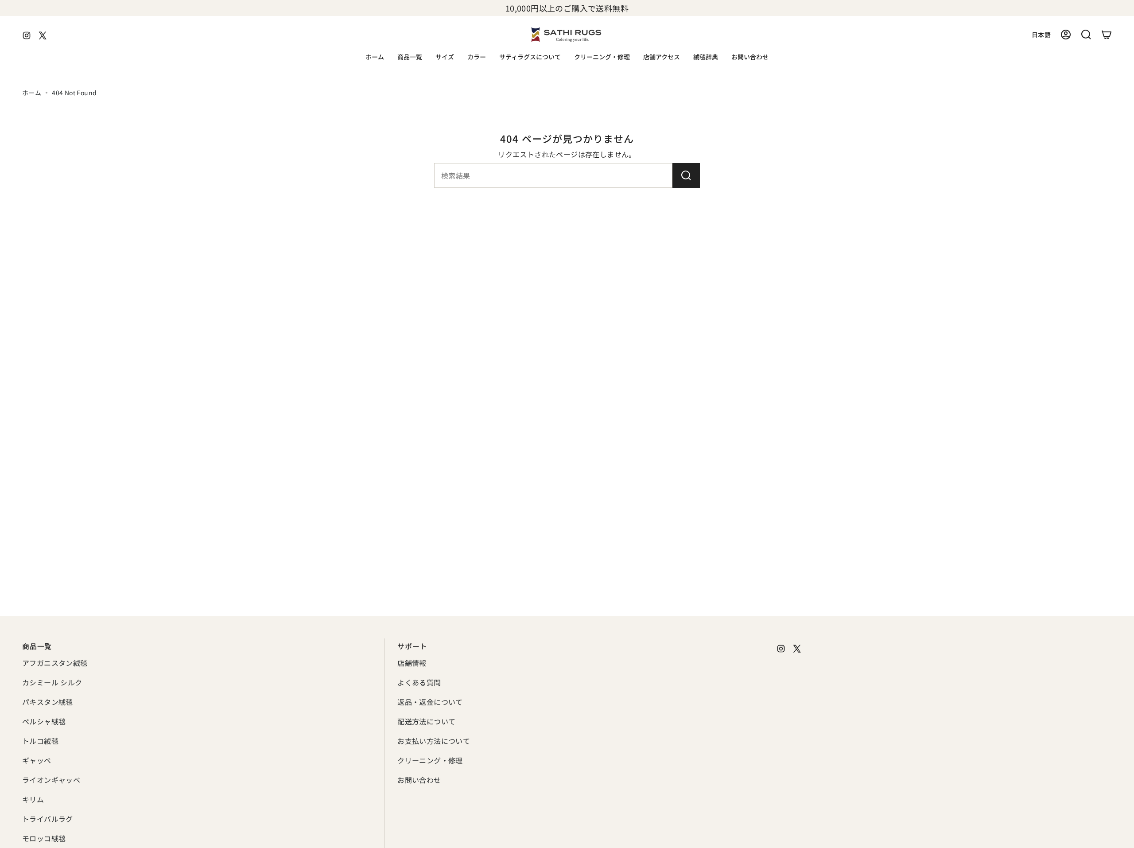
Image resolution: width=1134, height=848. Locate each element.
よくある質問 (419, 682)
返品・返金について (430, 701)
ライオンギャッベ (51, 779)
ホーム (31, 92)
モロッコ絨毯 (44, 838)
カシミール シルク (52, 682)
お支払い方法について (433, 740)
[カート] (1106, 34)
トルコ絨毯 (40, 740)
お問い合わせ (419, 779)
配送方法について (426, 721)
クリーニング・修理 (430, 760)
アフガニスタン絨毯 (55, 662)
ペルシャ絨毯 (44, 721)
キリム (33, 799)
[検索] (686, 175)
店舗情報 (412, 662)
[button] (410, 57)
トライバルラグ (47, 818)
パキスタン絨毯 (47, 701)
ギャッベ (36, 760)
